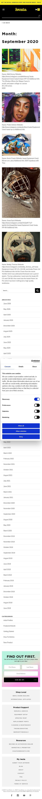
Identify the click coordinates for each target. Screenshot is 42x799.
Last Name (30, 667)
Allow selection (21, 431)
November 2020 (9, 508)
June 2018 (7, 608)
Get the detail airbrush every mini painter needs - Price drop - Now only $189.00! (21, 3)
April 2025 (7, 353)
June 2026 (7, 303)
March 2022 (8, 453)
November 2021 (9, 464)
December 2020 (9, 503)
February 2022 (9, 459)
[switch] (37, 405)
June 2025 (7, 342)
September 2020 (9, 514)
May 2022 (7, 442)
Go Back (6, 22)
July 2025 (7, 337)
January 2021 (8, 497)
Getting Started (9, 631)
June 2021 (7, 486)
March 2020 (8, 531)
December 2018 (9, 591)
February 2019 (9, 580)
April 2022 (7, 447)
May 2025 (7, 348)
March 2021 (8, 492)
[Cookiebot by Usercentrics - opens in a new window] (31, 361)
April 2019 (7, 569)
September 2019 (9, 553)
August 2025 (8, 331)
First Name (12, 667)
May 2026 (7, 309)
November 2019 (9, 542)
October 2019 (8, 547)
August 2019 (8, 558)
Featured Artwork (9, 626)
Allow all (21, 425)
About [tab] (34, 366)
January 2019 (8, 586)
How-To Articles (9, 637)
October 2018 (8, 597)
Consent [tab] (7, 366)
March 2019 (8, 575)
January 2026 (8, 320)
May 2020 (7, 525)
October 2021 (8, 470)
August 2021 (8, 475)
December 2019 (9, 536)
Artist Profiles (8, 620)
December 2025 (9, 326)
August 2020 (8, 519)
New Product (8, 642)
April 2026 (7, 314)
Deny (21, 436)
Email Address (21, 673)
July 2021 (7, 481)
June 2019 (7, 564)
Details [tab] (21, 366)
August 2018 (8, 603)
